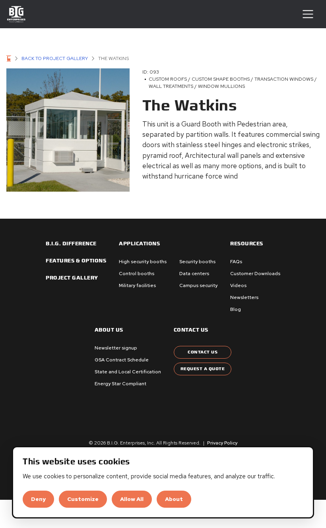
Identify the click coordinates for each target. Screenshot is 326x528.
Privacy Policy (222, 443)
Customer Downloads (255, 273)
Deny (38, 499)
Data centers (194, 273)
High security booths (143, 261)
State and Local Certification (128, 372)
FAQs (236, 261)
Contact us (191, 330)
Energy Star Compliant (120, 383)
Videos (238, 285)
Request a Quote (202, 368)
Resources (246, 244)
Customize (83, 499)
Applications (139, 244)
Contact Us (202, 352)
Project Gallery (72, 278)
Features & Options (76, 261)
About (174, 499)
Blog (235, 309)
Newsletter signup (116, 348)
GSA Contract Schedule (122, 360)
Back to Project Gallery (54, 58)
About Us (109, 330)
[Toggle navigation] (308, 14)
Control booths (136, 273)
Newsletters (244, 297)
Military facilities (137, 285)
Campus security (198, 285)
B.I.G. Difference (71, 244)
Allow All (132, 499)
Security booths (197, 261)
